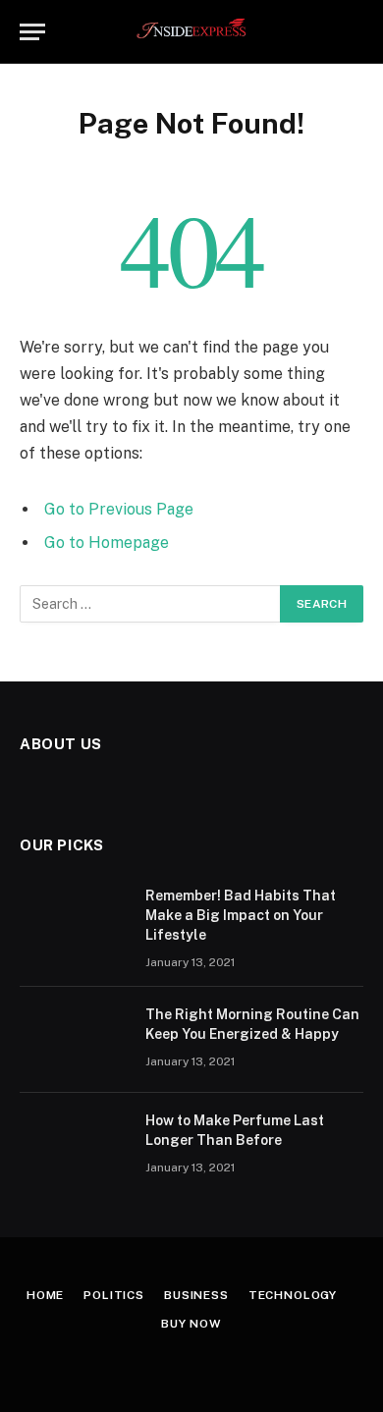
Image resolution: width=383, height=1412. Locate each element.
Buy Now (191, 1324)
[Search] (354, 32)
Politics (113, 1295)
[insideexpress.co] (192, 32)
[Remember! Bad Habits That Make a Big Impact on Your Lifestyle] (74, 921)
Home (45, 1295)
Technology (292, 1295)
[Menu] (32, 32)
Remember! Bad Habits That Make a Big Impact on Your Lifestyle (240, 915)
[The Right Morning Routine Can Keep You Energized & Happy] (74, 1040)
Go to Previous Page (118, 509)
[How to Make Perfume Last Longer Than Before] (74, 1146)
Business (196, 1295)
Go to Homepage (106, 542)
